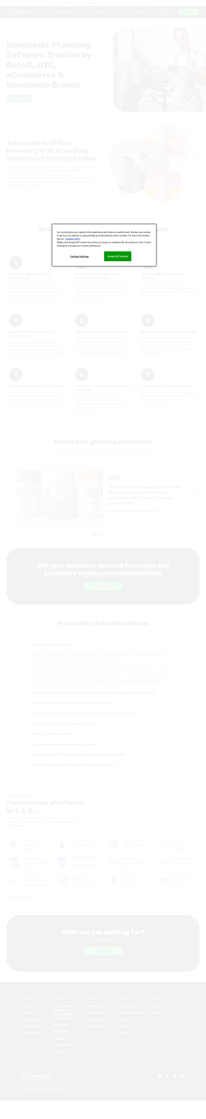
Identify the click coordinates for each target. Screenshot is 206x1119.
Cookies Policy (72, 239)
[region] (104, 245)
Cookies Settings (79, 256)
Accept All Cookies (118, 256)
